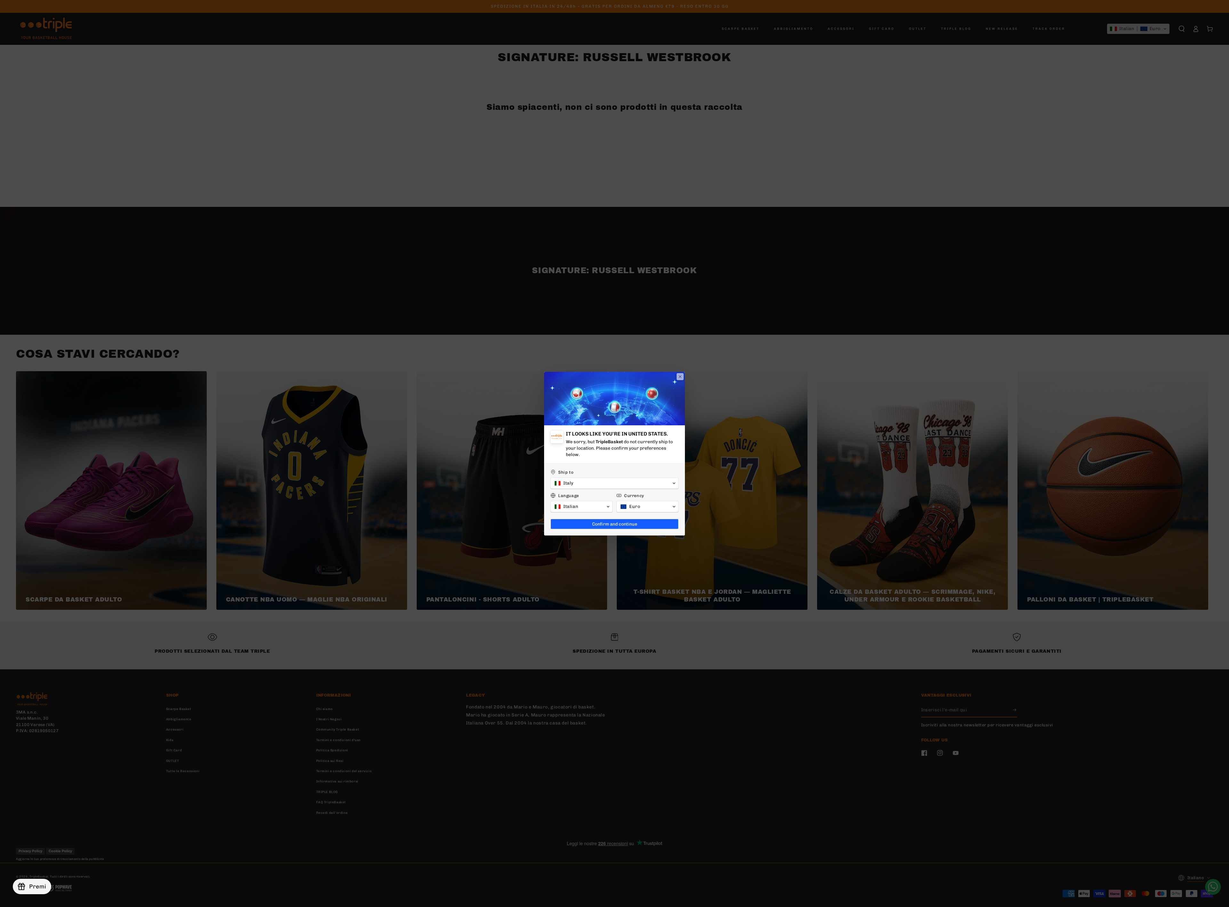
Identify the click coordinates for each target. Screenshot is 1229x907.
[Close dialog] (680, 376)
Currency (634, 495)
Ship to (566, 472)
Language (568, 495)
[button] (614, 483)
